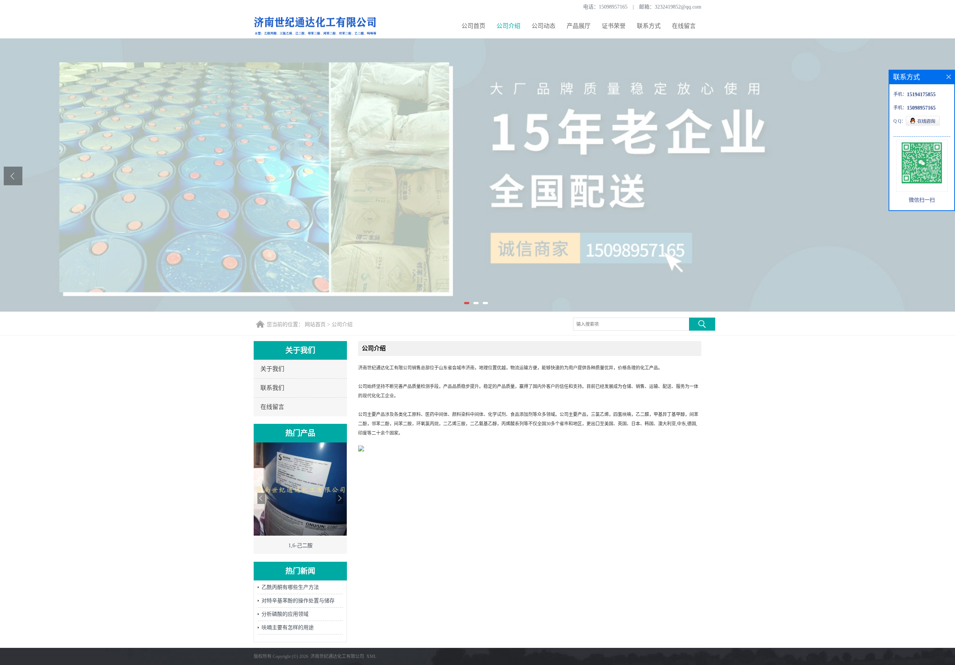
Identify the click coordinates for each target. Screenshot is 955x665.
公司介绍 (508, 26)
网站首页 (315, 324)
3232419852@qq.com (678, 7)
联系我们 (272, 388)
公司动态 (543, 26)
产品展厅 (579, 26)
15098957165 (613, 7)
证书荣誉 (614, 26)
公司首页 (473, 26)
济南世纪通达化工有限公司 (337, 656)
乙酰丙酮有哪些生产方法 (290, 587)
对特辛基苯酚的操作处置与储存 (298, 600)
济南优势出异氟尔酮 (300, 545)
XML (371, 656)
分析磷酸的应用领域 (285, 614)
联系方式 (649, 26)
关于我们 (272, 369)
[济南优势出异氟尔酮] (300, 534)
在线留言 (684, 26)
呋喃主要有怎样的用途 (288, 627)
